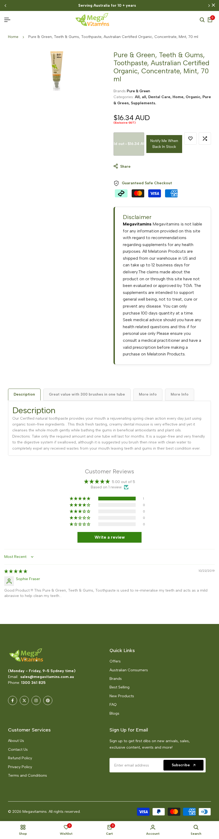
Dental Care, (160, 97)
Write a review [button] (110, 537)
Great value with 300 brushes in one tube (87, 394)
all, (145, 97)
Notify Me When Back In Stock (164, 144)
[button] (190, 138)
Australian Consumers (129, 670)
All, (138, 97)
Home (13, 37)
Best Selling (120, 687)
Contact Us (18, 749)
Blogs (114, 713)
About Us (16, 740)
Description (24, 394)
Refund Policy (20, 758)
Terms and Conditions (27, 775)
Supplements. (143, 103)
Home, (179, 97)
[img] (15, 571)
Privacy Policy (20, 767)
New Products (122, 696)
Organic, (194, 97)
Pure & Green (138, 91)
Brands (116, 678)
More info (148, 394)
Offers (115, 661)
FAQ (113, 704)
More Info (180, 394)
